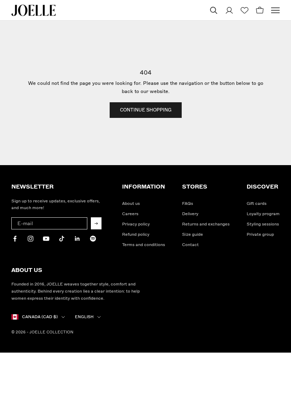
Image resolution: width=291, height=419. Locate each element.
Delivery (190, 214)
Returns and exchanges (206, 224)
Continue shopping (145, 110)
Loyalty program (263, 214)
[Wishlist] (244, 10)
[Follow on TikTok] (61, 238)
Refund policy (135, 234)
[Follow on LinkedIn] (77, 238)
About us (131, 203)
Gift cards (257, 203)
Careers (130, 214)
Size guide (192, 234)
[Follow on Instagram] (30, 238)
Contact (190, 244)
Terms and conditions (143, 244)
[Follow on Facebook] (14, 238)
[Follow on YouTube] (46, 238)
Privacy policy (136, 224)
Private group (260, 234)
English (84, 317)
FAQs (187, 203)
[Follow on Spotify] (93, 238)
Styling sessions (263, 224)
